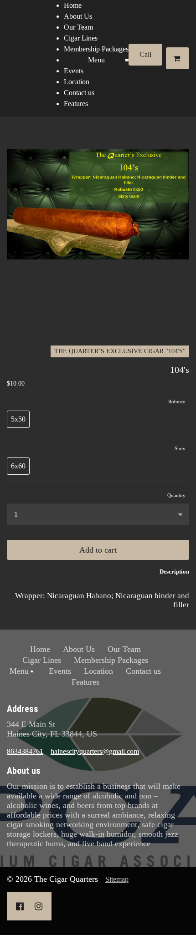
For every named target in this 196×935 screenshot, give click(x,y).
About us (24, 770)
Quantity (176, 495)
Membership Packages (96, 49)
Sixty (180, 448)
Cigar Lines (81, 38)
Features (76, 103)
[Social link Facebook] (20, 906)
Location (76, 82)
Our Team (78, 27)
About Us (78, 16)
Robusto (177, 401)
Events (73, 71)
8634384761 (25, 751)
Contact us (79, 93)
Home (73, 5)
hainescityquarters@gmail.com (95, 751)
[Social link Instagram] (38, 906)
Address (22, 708)
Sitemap (117, 879)
